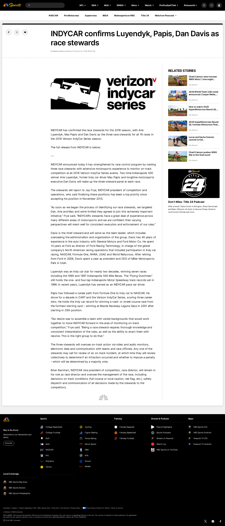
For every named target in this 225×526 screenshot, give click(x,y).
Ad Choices (65, 508)
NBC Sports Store (44, 508)
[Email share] (25, 32)
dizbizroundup (58, 51)
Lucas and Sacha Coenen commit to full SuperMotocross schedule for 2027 (204, 138)
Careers (14, 508)
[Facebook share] (8, 32)
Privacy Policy (75, 508)
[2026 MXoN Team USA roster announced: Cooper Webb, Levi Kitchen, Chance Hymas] (177, 95)
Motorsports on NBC (124, 15)
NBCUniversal (17, 512)
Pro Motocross (71, 15)
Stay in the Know (10, 430)
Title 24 (145, 15)
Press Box (55, 508)
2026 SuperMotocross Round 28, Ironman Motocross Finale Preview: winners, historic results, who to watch (204, 123)
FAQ (34, 508)
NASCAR (53, 15)
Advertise (6, 508)
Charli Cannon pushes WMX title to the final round (203, 153)
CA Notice (105, 508)
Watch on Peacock (164, 15)
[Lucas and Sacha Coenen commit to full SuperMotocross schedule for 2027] (177, 141)
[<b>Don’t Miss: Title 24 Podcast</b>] (194, 183)
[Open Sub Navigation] (85, 5)
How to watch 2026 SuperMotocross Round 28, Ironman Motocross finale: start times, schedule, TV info (203, 108)
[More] (204, 5)
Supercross (91, 15)
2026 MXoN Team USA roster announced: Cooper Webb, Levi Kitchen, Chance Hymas (204, 93)
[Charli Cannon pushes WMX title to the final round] (177, 156)
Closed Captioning (25, 508)
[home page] (12, 5)
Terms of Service (117, 508)
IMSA (105, 15)
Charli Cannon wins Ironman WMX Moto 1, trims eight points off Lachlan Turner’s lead (203, 78)
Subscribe (8, 443)
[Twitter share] (17, 32)
